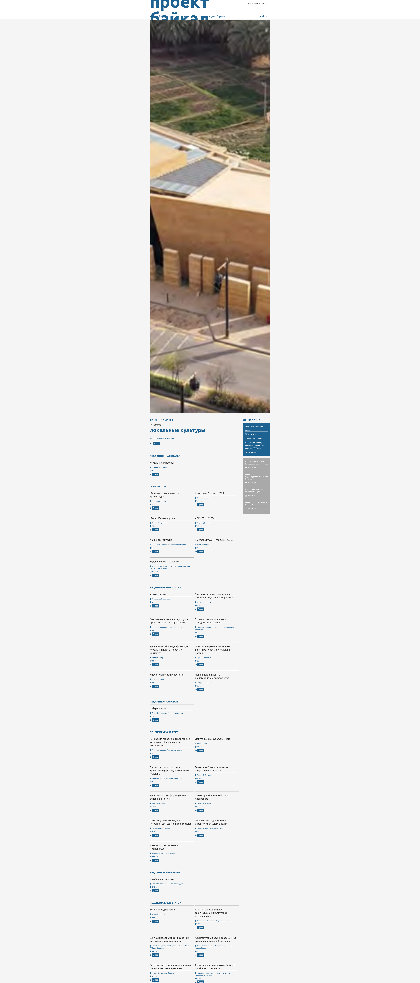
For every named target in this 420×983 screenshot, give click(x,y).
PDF (157, 443)
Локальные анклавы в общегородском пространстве (212, 676)
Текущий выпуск (159, 16)
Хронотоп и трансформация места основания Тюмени (169, 797)
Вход (264, 3)
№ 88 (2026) (155, 425)
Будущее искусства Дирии (164, 561)
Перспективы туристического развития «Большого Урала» (211, 822)
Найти (263, 16)
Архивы (175, 16)
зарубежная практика (162, 879)
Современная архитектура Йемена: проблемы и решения (215, 966)
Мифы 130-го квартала (162, 518)
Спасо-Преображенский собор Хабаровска (212, 797)
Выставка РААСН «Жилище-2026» (214, 539)
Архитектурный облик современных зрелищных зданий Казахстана (215, 939)
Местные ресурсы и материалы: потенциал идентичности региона (214, 596)
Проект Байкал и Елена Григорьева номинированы (256, 462)
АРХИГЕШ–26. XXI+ (205, 518)
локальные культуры (178, 430)
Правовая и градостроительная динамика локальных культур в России (212, 649)
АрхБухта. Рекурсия (161, 539)
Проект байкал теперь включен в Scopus (254, 490)
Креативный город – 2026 (209, 493)
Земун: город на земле (162, 909)
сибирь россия (158, 708)
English (212, 16)
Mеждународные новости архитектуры (164, 495)
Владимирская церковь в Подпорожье (164, 847)
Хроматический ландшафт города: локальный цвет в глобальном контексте (169, 649)
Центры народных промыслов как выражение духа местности (169, 939)
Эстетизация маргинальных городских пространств (210, 621)
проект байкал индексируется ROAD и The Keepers (256, 476)
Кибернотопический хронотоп (167, 674)
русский (221, 16)
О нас (202, 16)
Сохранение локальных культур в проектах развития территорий (169, 621)
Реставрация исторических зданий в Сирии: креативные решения (170, 966)
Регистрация (254, 3)
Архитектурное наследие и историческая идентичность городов (171, 822)
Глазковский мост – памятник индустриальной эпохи (211, 769)
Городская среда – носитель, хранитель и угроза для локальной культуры (169, 770)
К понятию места (159, 594)
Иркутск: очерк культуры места (212, 738)
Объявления (190, 16)
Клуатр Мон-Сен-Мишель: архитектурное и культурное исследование (211, 912)
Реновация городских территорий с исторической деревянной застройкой (170, 742)
